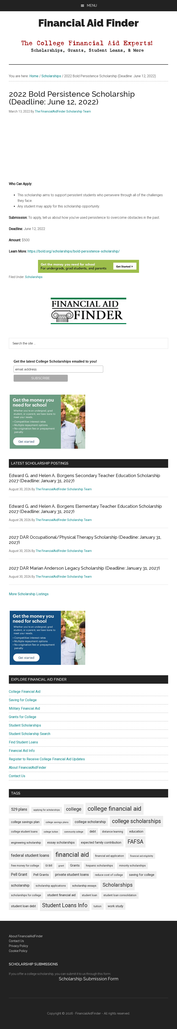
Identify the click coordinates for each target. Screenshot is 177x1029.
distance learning (112, 831)
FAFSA (135, 841)
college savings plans (57, 822)
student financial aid (61, 895)
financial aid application (109, 855)
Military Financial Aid (24, 708)
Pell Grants (41, 875)
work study (115, 906)
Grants (75, 865)
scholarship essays (84, 885)
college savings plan (25, 822)
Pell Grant (19, 874)
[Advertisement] (88, 151)
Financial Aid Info (22, 751)
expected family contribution (101, 842)
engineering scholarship (26, 842)
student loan (89, 895)
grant (61, 865)
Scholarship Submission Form (88, 978)
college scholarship (90, 822)
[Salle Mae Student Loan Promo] (88, 272)
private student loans (72, 874)
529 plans (19, 809)
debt (93, 831)
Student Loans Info (64, 905)
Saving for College (23, 700)
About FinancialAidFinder (27, 767)
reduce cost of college (109, 874)
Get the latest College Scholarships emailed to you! (55, 361)
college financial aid (114, 808)
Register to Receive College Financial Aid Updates (47, 759)
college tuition (51, 831)
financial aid (72, 854)
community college (73, 831)
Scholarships (34, 277)
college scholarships (136, 821)
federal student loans (30, 855)
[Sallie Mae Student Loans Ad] (47, 447)
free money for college (25, 865)
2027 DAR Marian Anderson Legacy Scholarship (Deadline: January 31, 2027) (84, 568)
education (136, 831)
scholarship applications (51, 885)
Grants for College (22, 717)
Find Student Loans (23, 742)
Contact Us (17, 776)
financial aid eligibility (141, 856)
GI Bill (48, 865)
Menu (92, 5)
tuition (97, 906)
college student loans (24, 831)
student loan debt (23, 906)
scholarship (20, 885)
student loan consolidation (119, 895)
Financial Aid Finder (88, 23)
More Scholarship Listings (29, 594)
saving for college (141, 875)
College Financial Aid (24, 692)
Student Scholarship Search (29, 734)
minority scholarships (132, 865)
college (73, 809)
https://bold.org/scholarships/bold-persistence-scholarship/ (74, 251)
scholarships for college (26, 895)
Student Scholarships (25, 725)
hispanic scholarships (99, 865)
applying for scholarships (46, 810)
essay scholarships (61, 842)
